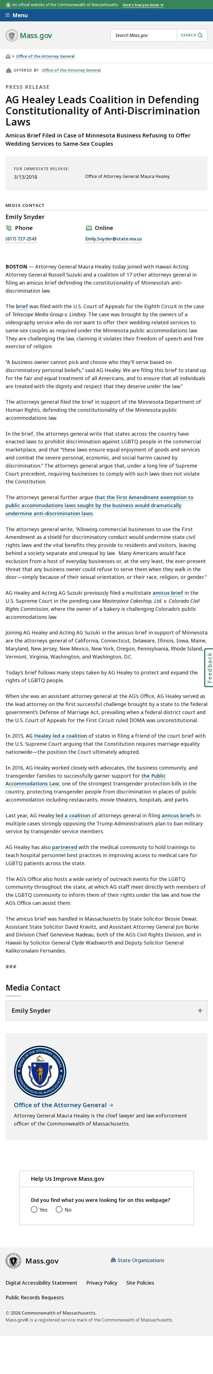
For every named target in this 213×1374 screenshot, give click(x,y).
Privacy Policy (101, 1282)
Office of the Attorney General (45, 56)
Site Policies (140, 1282)
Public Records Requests (35, 1297)
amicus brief (168, 592)
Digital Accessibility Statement (41, 1282)
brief (22, 306)
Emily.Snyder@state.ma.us (113, 239)
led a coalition (73, 815)
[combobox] (158, 35)
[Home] (8, 56)
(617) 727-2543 (21, 239)
